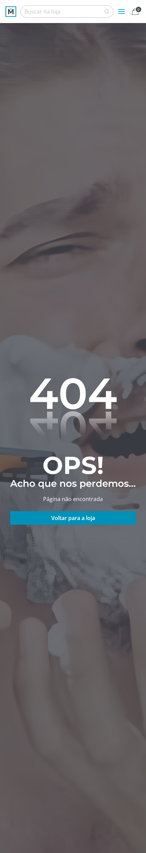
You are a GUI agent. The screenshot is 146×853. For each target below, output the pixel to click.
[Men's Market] (10, 11)
